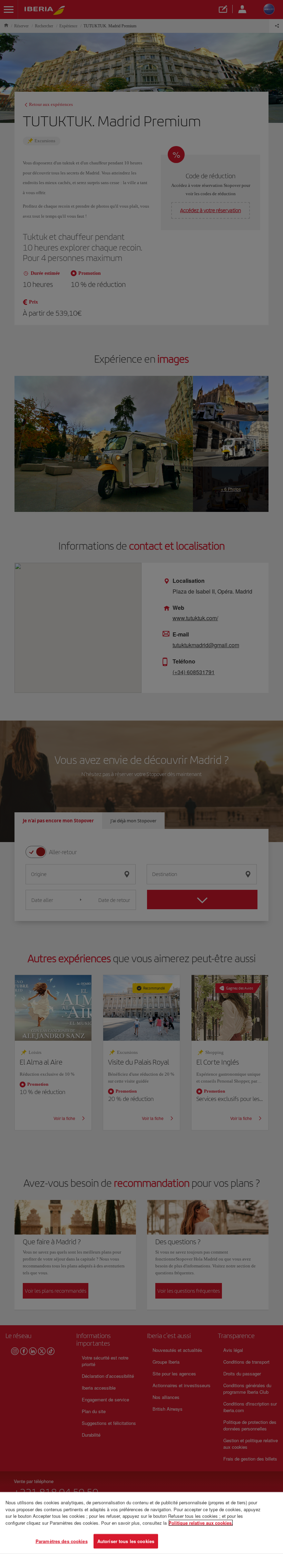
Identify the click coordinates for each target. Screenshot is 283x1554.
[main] (141, 1523)
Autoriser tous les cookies (125, 1541)
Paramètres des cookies (62, 1541)
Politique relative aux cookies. (200, 1522)
